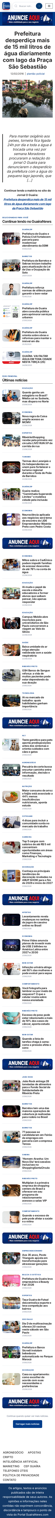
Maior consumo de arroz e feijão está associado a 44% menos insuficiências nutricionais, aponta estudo (37, 798)
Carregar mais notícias (27, 1424)
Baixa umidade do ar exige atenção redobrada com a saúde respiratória (36, 651)
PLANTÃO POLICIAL (36, 73)
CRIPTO (8, 1457)
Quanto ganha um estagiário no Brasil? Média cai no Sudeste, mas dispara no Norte (35, 397)
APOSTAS (34, 1452)
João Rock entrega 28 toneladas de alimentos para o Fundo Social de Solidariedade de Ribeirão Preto (36, 1087)
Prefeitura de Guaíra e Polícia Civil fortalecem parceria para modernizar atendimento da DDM (36, 239)
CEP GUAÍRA (32, 1466)
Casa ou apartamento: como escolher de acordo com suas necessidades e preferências (36, 1380)
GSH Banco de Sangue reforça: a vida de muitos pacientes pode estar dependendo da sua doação (36, 676)
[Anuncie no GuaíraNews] (27, 19)
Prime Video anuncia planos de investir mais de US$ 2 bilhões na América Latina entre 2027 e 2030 (36, 946)
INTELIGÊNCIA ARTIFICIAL (20, 1461)
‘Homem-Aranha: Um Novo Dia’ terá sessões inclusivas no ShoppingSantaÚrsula (36, 1163)
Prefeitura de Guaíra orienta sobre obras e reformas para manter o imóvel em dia (36, 337)
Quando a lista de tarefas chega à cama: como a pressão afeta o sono (36, 1043)
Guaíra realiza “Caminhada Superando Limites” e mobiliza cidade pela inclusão (37, 495)
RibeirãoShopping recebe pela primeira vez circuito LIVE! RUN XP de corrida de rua (37, 442)
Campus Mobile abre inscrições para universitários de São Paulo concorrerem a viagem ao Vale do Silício (35, 624)
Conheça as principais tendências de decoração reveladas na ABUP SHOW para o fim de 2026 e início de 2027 (37, 877)
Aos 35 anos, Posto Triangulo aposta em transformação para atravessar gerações (35, 1259)
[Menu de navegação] (49, 6)
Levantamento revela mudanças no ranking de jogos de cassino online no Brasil (35, 921)
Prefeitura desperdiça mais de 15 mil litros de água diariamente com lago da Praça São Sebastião (27, 204)
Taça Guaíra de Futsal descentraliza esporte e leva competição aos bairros (36, 1304)
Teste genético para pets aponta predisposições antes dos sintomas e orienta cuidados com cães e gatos (37, 745)
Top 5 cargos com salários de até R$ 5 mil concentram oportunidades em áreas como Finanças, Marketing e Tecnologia (37, 849)
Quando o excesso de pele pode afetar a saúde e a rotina (37, 1218)
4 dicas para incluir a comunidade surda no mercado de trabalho (36, 823)
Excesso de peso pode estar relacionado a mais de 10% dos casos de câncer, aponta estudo (37, 1019)
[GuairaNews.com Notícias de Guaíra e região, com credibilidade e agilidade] (6, 6)
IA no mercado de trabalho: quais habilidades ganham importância (35, 702)
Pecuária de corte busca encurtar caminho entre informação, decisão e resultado (37, 771)
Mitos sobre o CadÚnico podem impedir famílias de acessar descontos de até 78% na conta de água (37, 566)
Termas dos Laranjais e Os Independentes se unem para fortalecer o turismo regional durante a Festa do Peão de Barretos (37, 468)
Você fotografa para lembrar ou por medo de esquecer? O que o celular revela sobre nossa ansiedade (37, 994)
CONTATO (9, 1479)
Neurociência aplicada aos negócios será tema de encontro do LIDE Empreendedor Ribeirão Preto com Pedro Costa (37, 520)
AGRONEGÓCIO (13, 1452)
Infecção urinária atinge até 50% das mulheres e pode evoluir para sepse (37, 970)
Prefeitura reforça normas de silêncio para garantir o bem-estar (37, 290)
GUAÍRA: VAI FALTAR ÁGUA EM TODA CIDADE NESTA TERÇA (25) (37, 359)
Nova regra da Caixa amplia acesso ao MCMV (34, 419)
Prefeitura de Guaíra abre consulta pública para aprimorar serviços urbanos (37, 313)
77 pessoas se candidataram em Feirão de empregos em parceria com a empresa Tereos (37, 1137)
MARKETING (11, 1466)
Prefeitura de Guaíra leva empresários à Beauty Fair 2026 (37, 1281)
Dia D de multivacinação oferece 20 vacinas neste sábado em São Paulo (37, 1328)
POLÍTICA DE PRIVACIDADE (21, 1475)
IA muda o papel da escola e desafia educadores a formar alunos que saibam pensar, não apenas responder (35, 594)
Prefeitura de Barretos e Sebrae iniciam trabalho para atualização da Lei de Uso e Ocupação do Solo (36, 266)
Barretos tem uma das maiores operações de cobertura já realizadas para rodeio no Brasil (36, 1112)
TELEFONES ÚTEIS (15, 1470)
